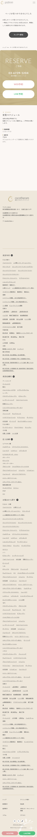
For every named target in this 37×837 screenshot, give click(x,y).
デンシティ (28, 427)
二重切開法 (6, 311)
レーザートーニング (8, 400)
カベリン (15, 488)
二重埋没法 (14, 311)
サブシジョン (21, 417)
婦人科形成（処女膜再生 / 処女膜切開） (14, 355)
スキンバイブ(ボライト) (19, 474)
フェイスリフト (7, 263)
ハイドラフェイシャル (9, 417)
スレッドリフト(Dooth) (9, 270)
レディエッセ (23, 450)
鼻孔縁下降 (6, 337)
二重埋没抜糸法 (23, 311)
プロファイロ (6, 466)
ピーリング (12, 421)
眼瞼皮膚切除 (6, 323)
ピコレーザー (22, 396)
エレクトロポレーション (25, 421)
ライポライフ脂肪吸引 (9, 292)
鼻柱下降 (21, 337)
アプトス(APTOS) (24, 278)
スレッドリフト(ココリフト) (11, 274)
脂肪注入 (26, 292)
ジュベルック (6, 474)
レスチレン (14, 450)
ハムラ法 (5, 315)
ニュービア (6, 450)
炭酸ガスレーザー (8, 404)
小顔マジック (6, 288)
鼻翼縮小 (12, 333)
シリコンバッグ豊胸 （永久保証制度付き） (15, 302)
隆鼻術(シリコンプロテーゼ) (24, 333)
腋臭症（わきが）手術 (9, 349)
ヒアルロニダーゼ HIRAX (10, 454)
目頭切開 (5, 319)
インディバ (20, 349)
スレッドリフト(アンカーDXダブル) (22, 266)
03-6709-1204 (18, 73)
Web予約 (9, 833)
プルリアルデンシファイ (10, 470)
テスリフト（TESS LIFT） (10, 278)
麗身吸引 (19, 292)
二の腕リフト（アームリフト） (22, 263)
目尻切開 (12, 319)
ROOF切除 (28, 319)
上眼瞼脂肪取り (16, 323)
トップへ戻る (18, 35)
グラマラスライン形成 (9, 327)
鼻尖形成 (5, 333)
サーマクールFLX (8, 427)
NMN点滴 (15, 433)
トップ (4, 47)
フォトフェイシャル (22, 400)
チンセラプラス (7, 488)
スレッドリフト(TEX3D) (25, 270)
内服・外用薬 (6, 433)
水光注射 (5, 421)
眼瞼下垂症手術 (13, 315)
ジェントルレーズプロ (9, 390)
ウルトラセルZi (18, 427)
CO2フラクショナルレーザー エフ (13, 407)
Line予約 (27, 833)
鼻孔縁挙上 (14, 337)
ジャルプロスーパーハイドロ (20, 466)
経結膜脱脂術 (24, 315)
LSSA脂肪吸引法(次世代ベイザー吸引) (23, 288)
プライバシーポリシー (18, 824)
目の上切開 (19, 319)
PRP (4, 494)
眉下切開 (19, 327)
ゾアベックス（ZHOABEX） (20, 447)
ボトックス (6, 460)
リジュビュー (30, 470)
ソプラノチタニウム (23, 390)
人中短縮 (5, 343)
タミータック (6, 266)
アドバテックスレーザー (10, 396)
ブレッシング (6, 413)
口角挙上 (12, 343)
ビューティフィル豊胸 (15, 305)
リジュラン (22, 470)
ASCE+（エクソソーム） (10, 478)
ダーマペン (30, 417)
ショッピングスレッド (9, 282)
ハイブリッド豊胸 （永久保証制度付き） (15, 298)
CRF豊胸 (5, 305)
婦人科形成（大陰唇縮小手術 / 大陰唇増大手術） (17, 359)
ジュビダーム (6, 447)
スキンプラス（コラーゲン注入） (12, 482)
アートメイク (6, 384)
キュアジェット (16, 413)
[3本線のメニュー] (34, 2)
